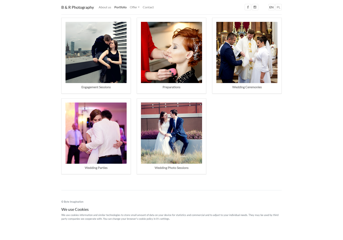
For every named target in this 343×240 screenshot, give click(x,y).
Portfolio (120, 7)
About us (105, 7)
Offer (133, 7)
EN (271, 7)
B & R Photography (77, 7)
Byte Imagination (73, 201)
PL (278, 7)
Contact (148, 7)
